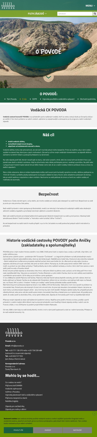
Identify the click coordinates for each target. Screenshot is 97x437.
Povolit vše (18, 430)
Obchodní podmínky (88, 99)
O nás (24, 99)
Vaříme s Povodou (12, 391)
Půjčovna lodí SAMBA (13, 385)
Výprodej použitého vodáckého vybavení (58, 99)
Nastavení (77, 430)
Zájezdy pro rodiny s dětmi (15, 409)
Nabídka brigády (11, 401)
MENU (89, 5)
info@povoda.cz (17, 345)
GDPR (34, 99)
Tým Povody (12, 99)
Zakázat (48, 430)
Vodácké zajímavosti (13, 388)
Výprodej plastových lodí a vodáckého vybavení (23, 394)
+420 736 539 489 (35, 350)
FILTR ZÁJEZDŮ (36, 13)
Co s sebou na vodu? (13, 382)
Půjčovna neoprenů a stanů (16, 398)
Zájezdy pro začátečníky (14, 406)
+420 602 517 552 (16, 356)
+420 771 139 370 (16, 350)
